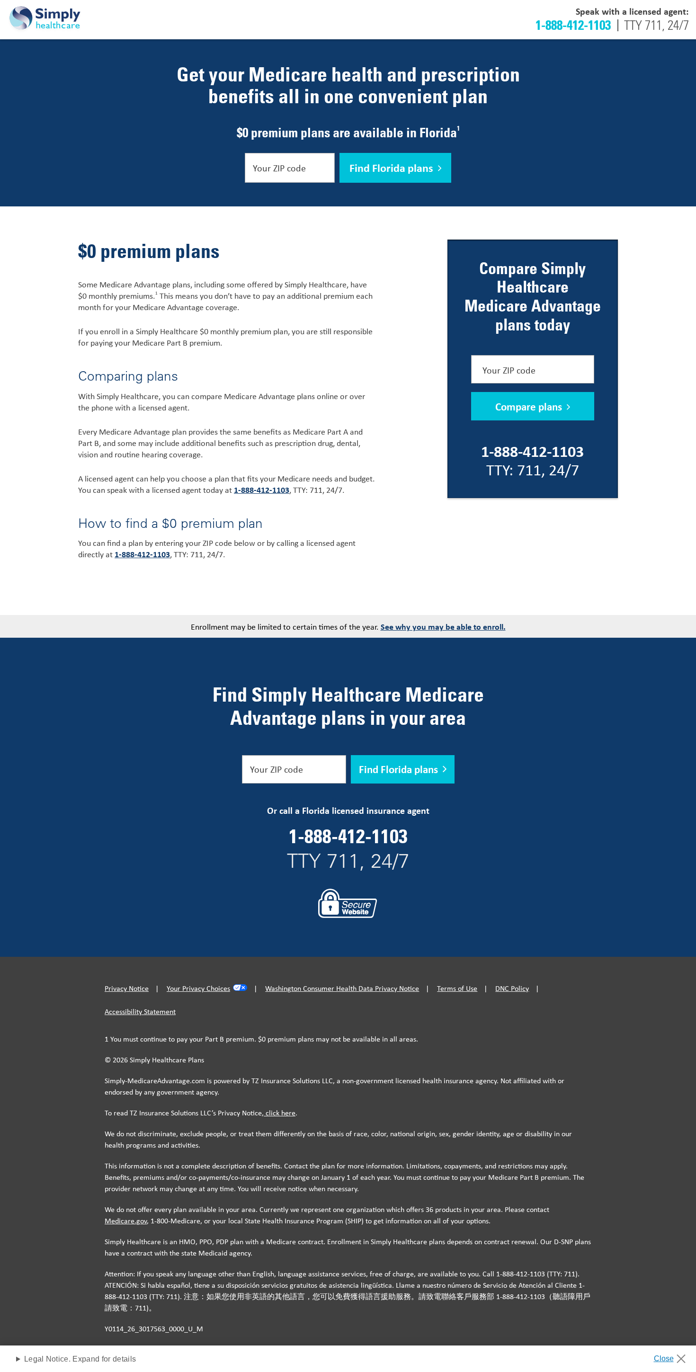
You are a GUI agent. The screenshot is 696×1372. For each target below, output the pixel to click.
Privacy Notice (127, 988)
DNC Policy (512, 988)
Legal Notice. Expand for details (80, 1359)
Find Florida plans (391, 167)
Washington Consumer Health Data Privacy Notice (342, 988)
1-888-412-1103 (573, 25)
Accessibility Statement (140, 1011)
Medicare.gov (126, 1220)
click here (279, 1112)
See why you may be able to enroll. (443, 626)
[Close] (673, 1356)
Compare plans (528, 406)
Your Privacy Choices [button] (198, 988)
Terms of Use (457, 988)
